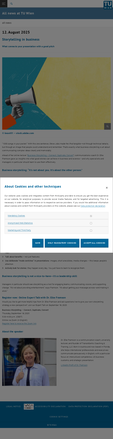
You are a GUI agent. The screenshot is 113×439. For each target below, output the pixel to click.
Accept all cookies (94, 243)
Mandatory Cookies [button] (16, 216)
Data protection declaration (93, 206)
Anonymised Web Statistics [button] (20, 223)
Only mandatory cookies (62, 243)
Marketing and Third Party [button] (19, 230)
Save (37, 243)
